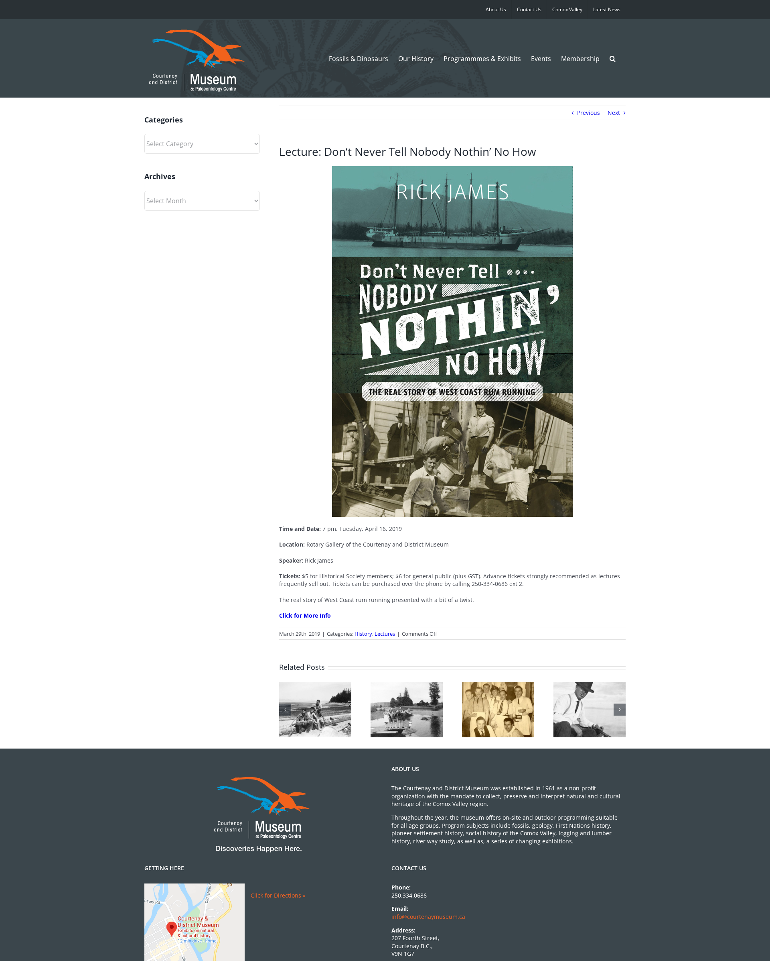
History (363, 633)
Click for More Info (305, 615)
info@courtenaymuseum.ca (428, 916)
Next (614, 112)
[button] (613, 58)
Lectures (385, 633)
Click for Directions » (278, 895)
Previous (588, 112)
